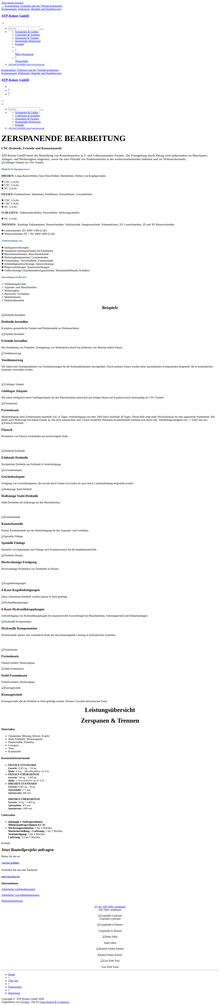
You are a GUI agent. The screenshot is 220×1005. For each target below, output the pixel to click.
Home (11, 974)
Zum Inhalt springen (12, 2)
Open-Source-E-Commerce (54, 1002)
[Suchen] (42, 29)
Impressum (14, 993)
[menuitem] (26, 31)
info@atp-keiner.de (10, 876)
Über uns (13, 980)
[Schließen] (2, 23)
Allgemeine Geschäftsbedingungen (20, 895)
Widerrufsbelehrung (12, 900)
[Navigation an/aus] (2, 100)
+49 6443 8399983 (10, 863)
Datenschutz (15, 986)
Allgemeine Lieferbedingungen (18, 889)
